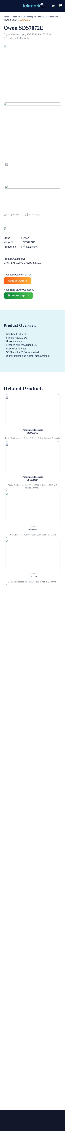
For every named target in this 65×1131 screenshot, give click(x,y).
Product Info (10, 246)
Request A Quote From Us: (18, 274)
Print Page (34, 214)
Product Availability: (14, 259)
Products (16, 16)
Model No (9, 242)
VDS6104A (32, 530)
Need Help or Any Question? (19, 290)
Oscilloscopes (29, 16)
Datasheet (31, 246)
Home (6, 16)
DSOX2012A (32, 480)
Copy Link (13, 214)
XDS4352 (32, 577)
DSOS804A (32, 433)
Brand (7, 238)
